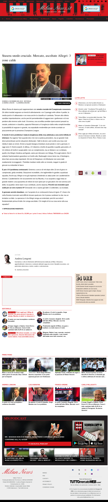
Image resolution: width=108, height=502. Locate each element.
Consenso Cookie (48, 487)
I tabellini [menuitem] (69, 19)
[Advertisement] (91, 190)
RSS (44, 475)
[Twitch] (94, 1)
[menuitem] (2, 18)
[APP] (81, 173)
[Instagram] (86, 1)
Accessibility (47, 481)
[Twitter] (83, 1)
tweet (66, 99)
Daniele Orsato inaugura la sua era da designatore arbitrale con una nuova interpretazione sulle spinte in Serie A (89, 288)
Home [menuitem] (8, 19)
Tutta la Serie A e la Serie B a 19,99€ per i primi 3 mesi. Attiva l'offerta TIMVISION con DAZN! (36, 213)
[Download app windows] (105, 1)
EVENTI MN (12, 1)
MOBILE (67, 1)
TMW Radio (40, 1)
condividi (56, 99)
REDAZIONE (30, 1)
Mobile (45, 472)
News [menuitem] (54, 19)
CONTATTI (59, 1)
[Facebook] (79, 1)
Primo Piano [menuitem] (34, 19)
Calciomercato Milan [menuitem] (20, 19)
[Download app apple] (98, 1)
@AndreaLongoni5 (23, 102)
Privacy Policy (47, 484)
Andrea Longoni (8, 102)
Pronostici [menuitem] (90, 19)
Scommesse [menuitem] (79, 19)
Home (5, 1)
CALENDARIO (50, 1)
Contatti (45, 478)
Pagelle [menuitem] (61, 19)
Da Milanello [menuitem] (45, 19)
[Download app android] (101, 1)
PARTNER (21, 1)
